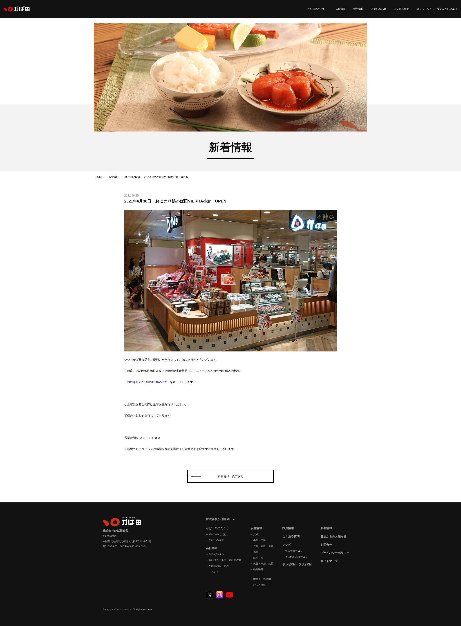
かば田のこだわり (318, 9)
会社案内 (212, 548)
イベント (214, 571)
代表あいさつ (216, 554)
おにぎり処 (259, 584)
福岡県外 (258, 569)
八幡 (255, 534)
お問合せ (326, 544)
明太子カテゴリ (294, 550)
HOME (99, 176)
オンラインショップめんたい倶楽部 (437, 9)
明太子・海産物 (262, 579)
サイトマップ (329, 561)
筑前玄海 (258, 557)
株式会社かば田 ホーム (221, 519)
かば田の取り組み (219, 565)
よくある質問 (401, 9)
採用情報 (358, 9)
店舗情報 (340, 9)
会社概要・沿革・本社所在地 (225, 560)
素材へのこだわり (219, 534)
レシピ (286, 544)
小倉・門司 (259, 540)
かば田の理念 (216, 540)
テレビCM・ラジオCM (297, 564)
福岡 (255, 551)
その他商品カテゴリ (296, 556)
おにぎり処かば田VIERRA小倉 (147, 382)
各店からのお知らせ (333, 536)
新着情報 (113, 176)
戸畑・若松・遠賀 (263, 546)
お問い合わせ (378, 9)
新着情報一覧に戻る (230, 476)
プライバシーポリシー (335, 552)
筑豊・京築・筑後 (263, 563)
